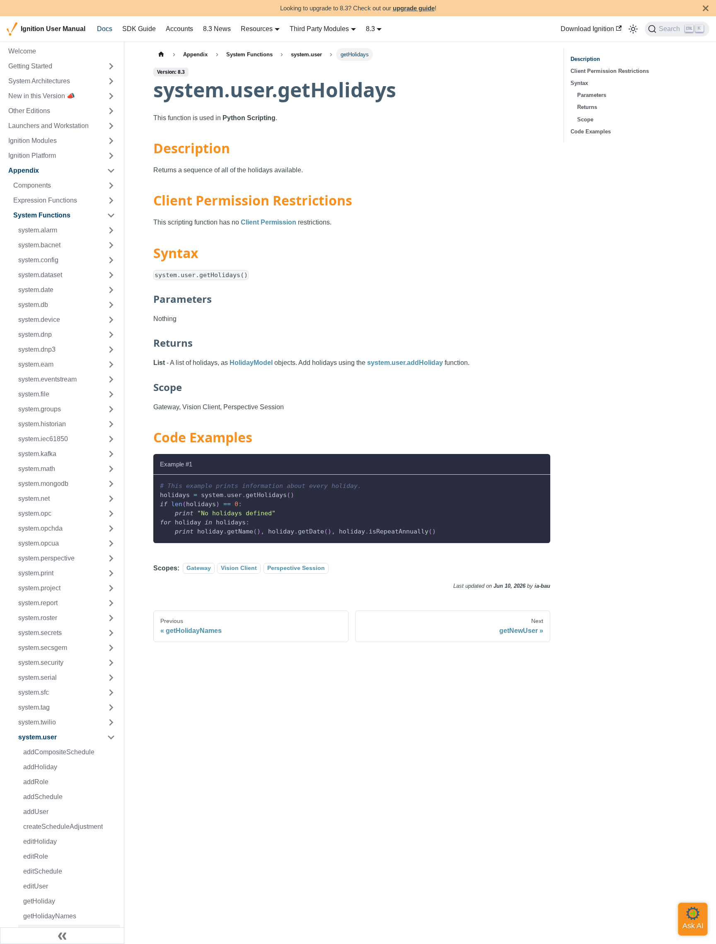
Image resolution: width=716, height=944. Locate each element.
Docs (104, 28)
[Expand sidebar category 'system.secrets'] (111, 633)
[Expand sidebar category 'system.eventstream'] (111, 379)
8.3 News (217, 28)
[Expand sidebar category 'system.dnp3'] (111, 349)
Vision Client (239, 568)
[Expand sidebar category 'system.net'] (111, 498)
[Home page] (161, 54)
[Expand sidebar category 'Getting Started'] (111, 66)
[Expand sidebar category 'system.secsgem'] (111, 647)
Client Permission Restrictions (610, 71)
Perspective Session (296, 568)
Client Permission (268, 222)
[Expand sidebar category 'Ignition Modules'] (111, 140)
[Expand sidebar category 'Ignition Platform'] (111, 155)
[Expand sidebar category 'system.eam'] (111, 364)
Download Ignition (587, 28)
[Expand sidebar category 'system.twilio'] (111, 722)
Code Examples (591, 131)
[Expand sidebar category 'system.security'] (111, 662)
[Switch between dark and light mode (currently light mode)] (633, 29)
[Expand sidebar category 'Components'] (111, 185)
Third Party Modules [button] (319, 28)
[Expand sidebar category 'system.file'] (111, 394)
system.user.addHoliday (405, 362)
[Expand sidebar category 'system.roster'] (111, 618)
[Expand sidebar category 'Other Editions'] (111, 111)
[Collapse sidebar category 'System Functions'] (111, 215)
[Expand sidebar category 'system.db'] (111, 304)
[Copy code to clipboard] (540, 485)
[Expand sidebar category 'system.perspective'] (111, 558)
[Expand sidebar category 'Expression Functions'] (111, 200)
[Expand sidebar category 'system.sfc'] (111, 692)
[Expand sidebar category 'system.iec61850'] (111, 439)
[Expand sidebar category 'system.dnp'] (111, 334)
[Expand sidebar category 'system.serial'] (111, 677)
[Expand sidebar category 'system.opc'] (111, 513)
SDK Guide (139, 28)
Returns (587, 107)
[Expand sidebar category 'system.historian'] (111, 424)
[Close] (705, 8)
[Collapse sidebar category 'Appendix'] (111, 170)
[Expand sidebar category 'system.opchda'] (111, 528)
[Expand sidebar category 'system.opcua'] (111, 543)
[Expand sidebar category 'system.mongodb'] (111, 483)
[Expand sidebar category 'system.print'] (111, 573)
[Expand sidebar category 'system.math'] (111, 469)
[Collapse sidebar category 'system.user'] (111, 737)
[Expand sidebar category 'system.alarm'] (111, 230)
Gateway (198, 568)
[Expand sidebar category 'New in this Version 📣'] (111, 96)
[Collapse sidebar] (62, 935)
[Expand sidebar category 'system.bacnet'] (111, 245)
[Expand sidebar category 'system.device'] (111, 319)
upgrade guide (414, 8)
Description (585, 59)
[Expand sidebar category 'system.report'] (111, 603)
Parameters (591, 95)
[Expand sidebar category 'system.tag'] (111, 707)
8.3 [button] (370, 28)
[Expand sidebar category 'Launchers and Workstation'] (111, 126)
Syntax (579, 83)
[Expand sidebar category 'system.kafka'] (111, 454)
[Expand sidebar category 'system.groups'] (111, 409)
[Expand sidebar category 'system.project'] (111, 588)
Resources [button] (257, 28)
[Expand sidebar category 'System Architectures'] (111, 81)
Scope (585, 119)
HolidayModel (251, 362)
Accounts (179, 28)
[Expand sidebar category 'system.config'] (111, 260)
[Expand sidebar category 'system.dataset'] (111, 275)
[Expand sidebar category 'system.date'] (111, 290)
